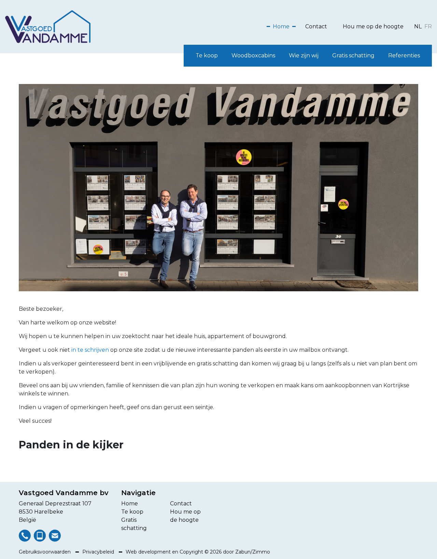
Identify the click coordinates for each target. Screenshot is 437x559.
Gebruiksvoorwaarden (45, 552)
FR (428, 26)
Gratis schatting (353, 55)
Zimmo (261, 552)
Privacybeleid (98, 552)
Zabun (243, 552)
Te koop (207, 55)
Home (281, 26)
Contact (316, 26)
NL (418, 26)
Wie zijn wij (304, 55)
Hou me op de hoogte (373, 26)
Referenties (404, 55)
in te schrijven (90, 350)
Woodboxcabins (253, 55)
